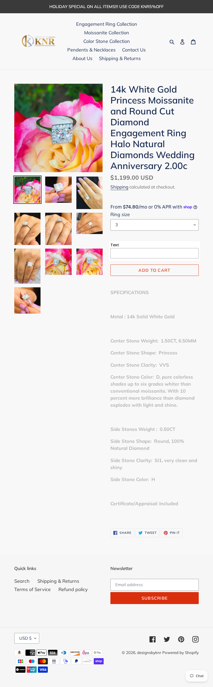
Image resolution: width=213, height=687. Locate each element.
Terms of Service (32, 589)
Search (22, 581)
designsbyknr (149, 652)
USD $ (25, 638)
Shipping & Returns (58, 581)
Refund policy (73, 589)
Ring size (120, 214)
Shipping (119, 187)
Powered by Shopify (180, 652)
